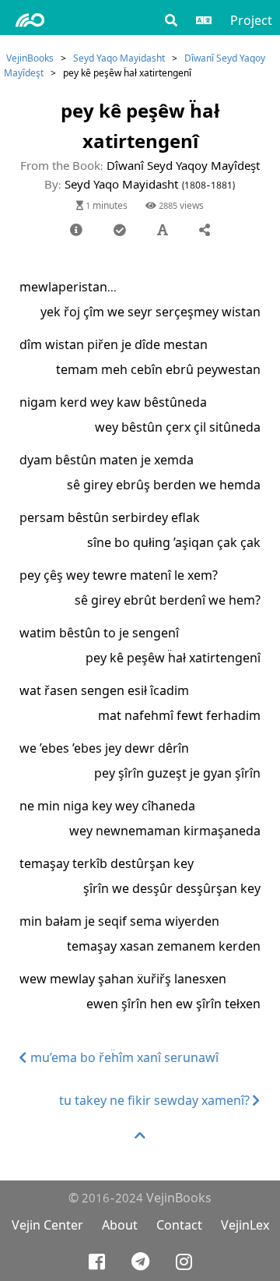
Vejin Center (47, 1225)
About (120, 1225)
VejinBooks (30, 58)
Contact (179, 1225)
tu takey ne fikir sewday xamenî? (156, 1100)
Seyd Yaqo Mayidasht (119, 58)
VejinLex (245, 1225)
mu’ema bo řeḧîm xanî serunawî (123, 1058)
